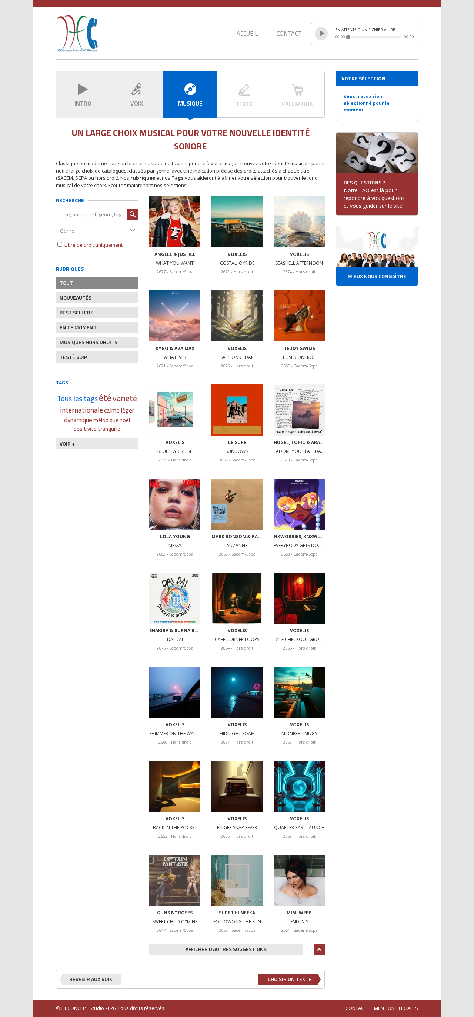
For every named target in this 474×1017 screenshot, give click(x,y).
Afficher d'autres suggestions (226, 949)
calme (112, 410)
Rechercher (132, 214)
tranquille (109, 429)
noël (125, 420)
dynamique (78, 420)
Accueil (247, 33)
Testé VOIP (73, 357)
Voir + (67, 443)
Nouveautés (75, 297)
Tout (66, 283)
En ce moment (78, 327)
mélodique (105, 420)
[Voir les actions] (174, 221)
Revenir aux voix (90, 979)
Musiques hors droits (88, 342)
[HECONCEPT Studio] (77, 33)
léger (127, 410)
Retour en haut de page (319, 949)
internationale (81, 410)
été (105, 398)
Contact (289, 33)
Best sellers (76, 312)
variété (125, 398)
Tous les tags (77, 398)
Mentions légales (396, 1008)
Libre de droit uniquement (93, 244)
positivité (85, 429)
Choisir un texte (289, 979)
